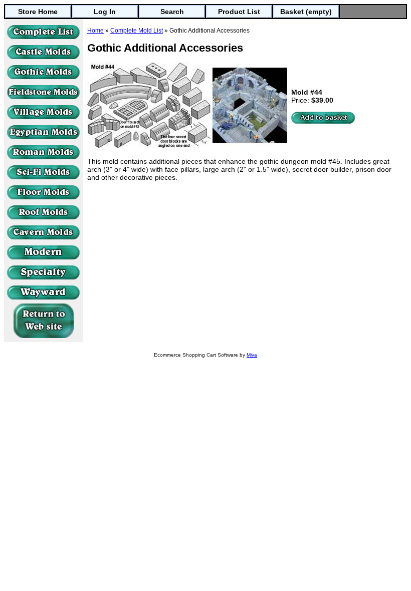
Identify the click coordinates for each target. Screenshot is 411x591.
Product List (239, 12)
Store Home (38, 12)
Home (95, 31)
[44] (323, 118)
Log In (105, 12)
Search (172, 12)
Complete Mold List (136, 31)
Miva (252, 355)
